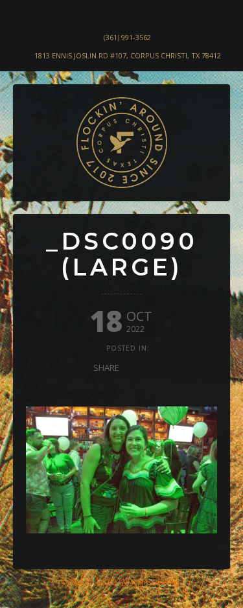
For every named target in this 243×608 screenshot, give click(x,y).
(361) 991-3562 (127, 37)
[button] (33, 179)
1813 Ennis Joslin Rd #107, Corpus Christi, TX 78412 (127, 55)
